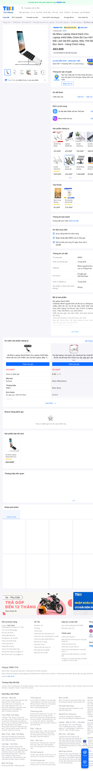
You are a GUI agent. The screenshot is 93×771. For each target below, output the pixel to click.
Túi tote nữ (42, 756)
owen (36, 686)
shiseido (4, 688)
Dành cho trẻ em (11, 726)
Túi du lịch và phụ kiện (70, 700)
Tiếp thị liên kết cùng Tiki (42, 647)
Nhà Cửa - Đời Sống (66, 734)
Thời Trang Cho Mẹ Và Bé (10, 700)
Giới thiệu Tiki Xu (39, 644)
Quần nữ (44, 700)
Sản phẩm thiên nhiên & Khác (13, 753)
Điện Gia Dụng (7, 763)
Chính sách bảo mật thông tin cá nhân (46, 636)
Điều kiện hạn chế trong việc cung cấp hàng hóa (74, 640)
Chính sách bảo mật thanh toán (44, 633)
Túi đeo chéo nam (42, 763)
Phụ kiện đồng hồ (68, 718)
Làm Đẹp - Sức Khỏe (10, 744)
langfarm (12, 688)
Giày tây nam (44, 743)
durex (47, 686)
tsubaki (31, 688)
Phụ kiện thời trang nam (71, 709)
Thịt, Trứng (11, 717)
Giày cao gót (34, 731)
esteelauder (16, 686)
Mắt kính (77, 708)
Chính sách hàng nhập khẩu (11, 649)
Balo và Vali (63, 698)
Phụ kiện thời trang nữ (66, 708)
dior (9, 686)
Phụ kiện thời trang (66, 706)
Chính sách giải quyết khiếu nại (44, 639)
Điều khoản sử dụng (40, 642)
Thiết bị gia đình (19, 765)
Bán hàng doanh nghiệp (42, 650)
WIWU (64, 31)
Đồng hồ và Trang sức (67, 714)
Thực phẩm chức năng (12, 748)
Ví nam (32, 763)
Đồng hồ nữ (70, 716)
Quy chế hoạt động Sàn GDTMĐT (72, 625)
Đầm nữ (37, 700)
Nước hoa (9, 757)
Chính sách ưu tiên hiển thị (70, 647)
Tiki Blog (37, 628)
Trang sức (62, 716)
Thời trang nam (36, 711)
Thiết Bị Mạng (70, 728)
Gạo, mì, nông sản (12, 723)
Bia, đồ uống (9, 725)
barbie (31, 686)
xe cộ (33, 12)
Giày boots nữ (37, 735)
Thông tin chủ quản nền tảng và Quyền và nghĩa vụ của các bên (74, 659)
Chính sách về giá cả (68, 637)
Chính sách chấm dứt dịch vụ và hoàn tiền (74, 655)
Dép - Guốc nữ (44, 731)
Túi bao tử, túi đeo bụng (47, 764)
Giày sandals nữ (41, 733)
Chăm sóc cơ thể (11, 750)
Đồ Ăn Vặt (66, 759)
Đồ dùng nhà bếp (7, 765)
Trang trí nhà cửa (64, 736)
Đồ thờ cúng (66, 745)
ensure (41, 686)
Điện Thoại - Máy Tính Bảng (13, 734)
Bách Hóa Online (65, 751)
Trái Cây (4, 717)
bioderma (53, 686)
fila (26, 688)
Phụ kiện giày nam (40, 746)
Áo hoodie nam (39, 717)
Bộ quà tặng (68, 763)
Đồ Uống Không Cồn (70, 761)
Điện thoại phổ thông (12, 738)
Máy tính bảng (10, 740)
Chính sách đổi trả (7, 643)
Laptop (77, 730)
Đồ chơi (22, 700)
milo (62, 686)
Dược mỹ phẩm (20, 759)
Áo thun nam (34, 714)
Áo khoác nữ (46, 702)
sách (61, 12)
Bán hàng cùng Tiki (68, 628)
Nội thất (68, 740)
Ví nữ (51, 754)
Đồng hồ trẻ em (80, 718)
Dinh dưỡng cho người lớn (13, 707)
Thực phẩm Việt (19, 719)
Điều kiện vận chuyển (41, 653)
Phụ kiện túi (51, 756)
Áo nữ (32, 700)
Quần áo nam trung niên (42, 723)
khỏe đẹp (47, 12)
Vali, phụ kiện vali (78, 702)
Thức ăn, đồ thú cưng (12, 728)
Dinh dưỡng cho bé (12, 705)
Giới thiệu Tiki (38, 625)
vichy (22, 688)
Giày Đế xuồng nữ (43, 736)
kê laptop (75, 12)
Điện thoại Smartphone (9, 736)
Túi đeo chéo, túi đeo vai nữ (39, 754)
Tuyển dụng (38, 631)
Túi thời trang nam (37, 760)
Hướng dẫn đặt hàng (8, 635)
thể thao (67, 12)
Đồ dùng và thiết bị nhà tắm (72, 742)
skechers (68, 686)
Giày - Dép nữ (35, 728)
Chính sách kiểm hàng (9, 641)
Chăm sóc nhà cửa (14, 730)
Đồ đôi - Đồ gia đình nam (45, 719)
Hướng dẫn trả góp (8, 646)
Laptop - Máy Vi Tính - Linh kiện (71, 722)
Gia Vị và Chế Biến (68, 757)
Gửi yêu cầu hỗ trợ (7, 633)
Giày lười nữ (47, 735)
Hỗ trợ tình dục (18, 757)
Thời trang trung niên (41, 707)
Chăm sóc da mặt (7, 746)
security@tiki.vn (18, 654)
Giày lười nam (34, 743)
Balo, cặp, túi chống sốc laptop (72, 701)
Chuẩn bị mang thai (12, 711)
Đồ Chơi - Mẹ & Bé (9, 698)
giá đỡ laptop (85, 12)
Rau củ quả (8, 719)
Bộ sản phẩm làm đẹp (14, 758)
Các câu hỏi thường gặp (9, 630)
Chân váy (44, 704)
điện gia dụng (24, 12)
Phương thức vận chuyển (10, 638)
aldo (74, 686)
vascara (4, 686)
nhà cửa (55, 12)
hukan (18, 688)
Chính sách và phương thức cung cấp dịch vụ (74, 650)
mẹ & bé (39, 12)
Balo (60, 700)
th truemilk (24, 686)
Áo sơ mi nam (43, 715)
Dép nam (41, 744)
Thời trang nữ (35, 698)
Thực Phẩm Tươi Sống (10, 715)
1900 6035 (10, 676)
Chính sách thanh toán (69, 644)
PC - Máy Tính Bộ (68, 730)
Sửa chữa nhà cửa (68, 738)
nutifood (86, 686)
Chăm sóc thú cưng (65, 754)
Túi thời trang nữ (36, 752)
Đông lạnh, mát (15, 721)
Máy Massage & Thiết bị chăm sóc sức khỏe (15, 751)
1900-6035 (11, 625)
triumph (79, 686)
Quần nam (43, 714)
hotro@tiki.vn (18, 652)
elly (59, 686)
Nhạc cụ (74, 745)
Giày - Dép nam (36, 740)
